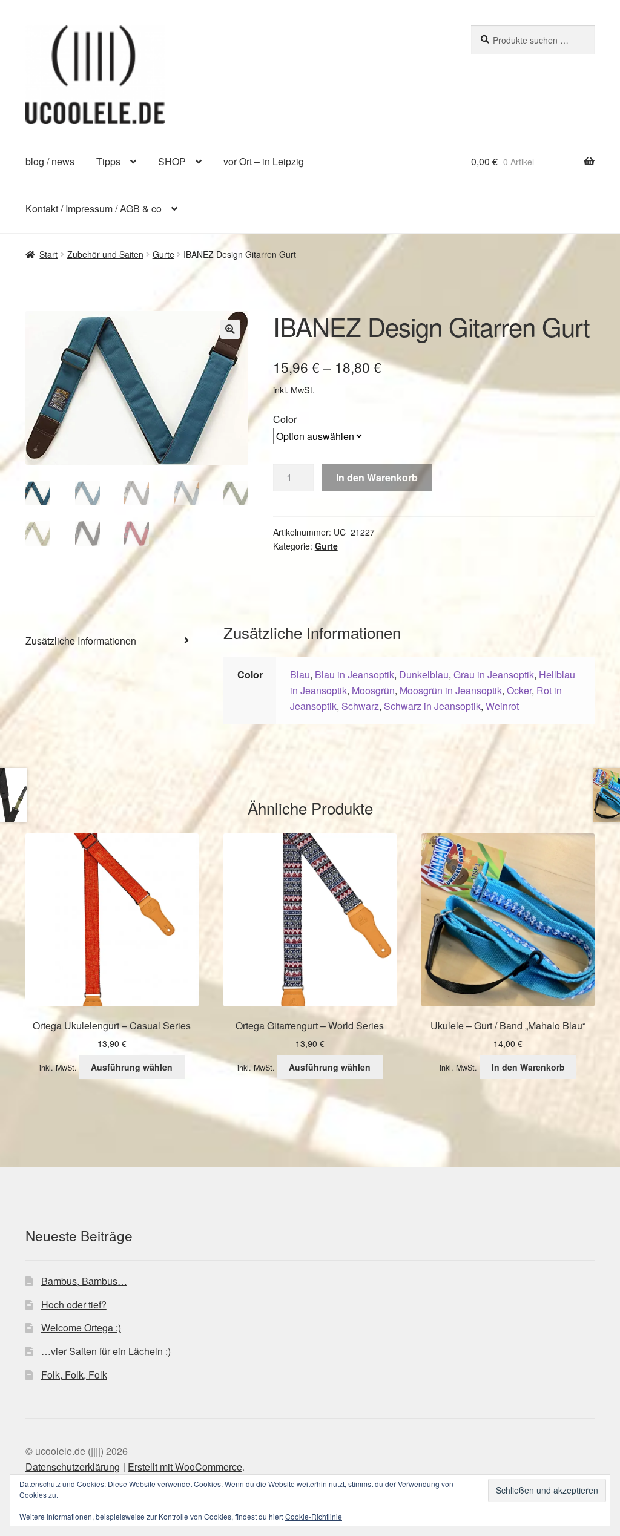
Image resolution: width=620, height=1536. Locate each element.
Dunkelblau (424, 674)
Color (285, 419)
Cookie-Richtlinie (313, 1516)
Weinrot (502, 706)
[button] (230, 329)
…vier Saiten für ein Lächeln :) (106, 1351)
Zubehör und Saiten (105, 254)
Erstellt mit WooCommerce (185, 1467)
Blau (300, 674)
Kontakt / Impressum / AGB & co (93, 208)
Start (48, 254)
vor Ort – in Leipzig (263, 161)
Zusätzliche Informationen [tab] (80, 641)
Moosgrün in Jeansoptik (451, 690)
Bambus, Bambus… (84, 1281)
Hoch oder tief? (74, 1304)
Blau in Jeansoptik (354, 674)
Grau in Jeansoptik (493, 674)
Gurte (163, 254)
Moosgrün (373, 690)
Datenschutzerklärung (72, 1467)
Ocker (519, 690)
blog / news (49, 161)
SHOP (172, 161)
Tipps (108, 161)
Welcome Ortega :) (81, 1327)
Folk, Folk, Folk (74, 1375)
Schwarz (360, 706)
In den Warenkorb (377, 477)
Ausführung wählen (132, 1067)
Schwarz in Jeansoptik (432, 706)
